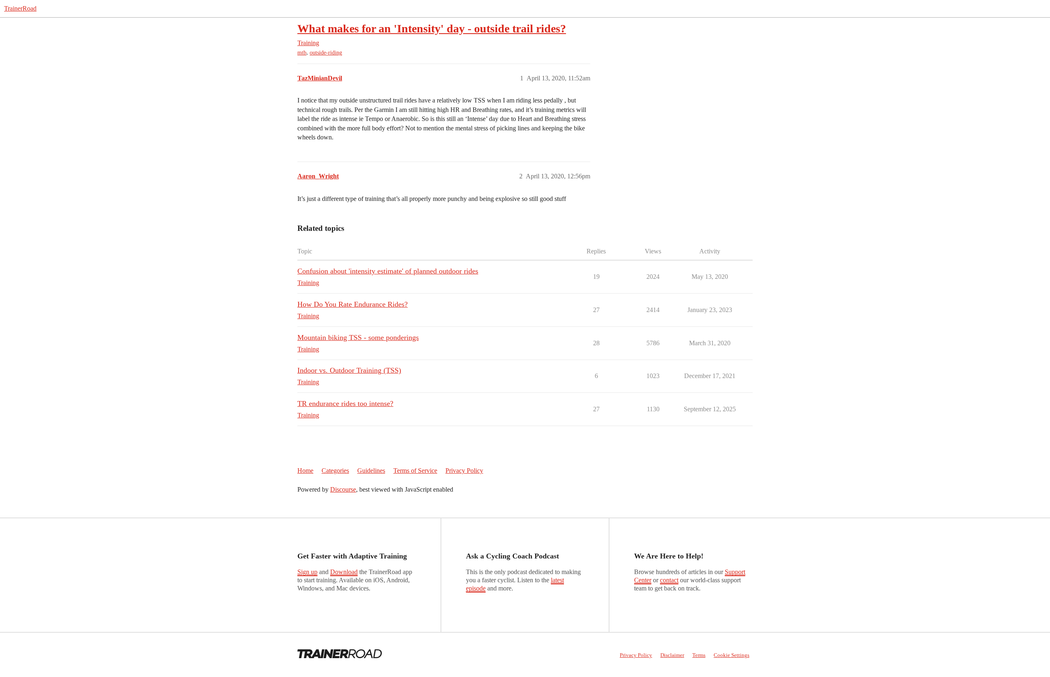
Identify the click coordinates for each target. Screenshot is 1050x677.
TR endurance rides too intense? (345, 403)
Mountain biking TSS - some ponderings (358, 337)
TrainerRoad (20, 8)
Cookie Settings (731, 655)
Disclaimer (672, 655)
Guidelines (371, 470)
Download (344, 571)
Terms (698, 655)
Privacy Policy (464, 470)
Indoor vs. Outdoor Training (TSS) (349, 370)
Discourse (343, 489)
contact (669, 580)
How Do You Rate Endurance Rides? (352, 304)
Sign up (307, 571)
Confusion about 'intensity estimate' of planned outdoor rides (387, 271)
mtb (301, 53)
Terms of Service (415, 470)
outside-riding (326, 53)
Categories (335, 470)
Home (305, 470)
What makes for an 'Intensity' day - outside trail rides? (431, 28)
